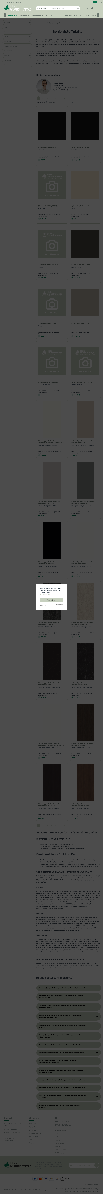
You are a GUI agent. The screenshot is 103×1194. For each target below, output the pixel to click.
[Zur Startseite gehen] (17, 8)
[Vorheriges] (5, 15)
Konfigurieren (59, 604)
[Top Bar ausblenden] (101, 2)
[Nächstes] (98, 15)
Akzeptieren (51, 600)
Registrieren (18, 2)
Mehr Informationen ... (47, 595)
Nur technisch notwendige (43, 604)
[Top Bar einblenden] (97, 8)
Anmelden (7, 2)
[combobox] (62, 8)
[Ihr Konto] (87, 8)
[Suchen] (78, 8)
